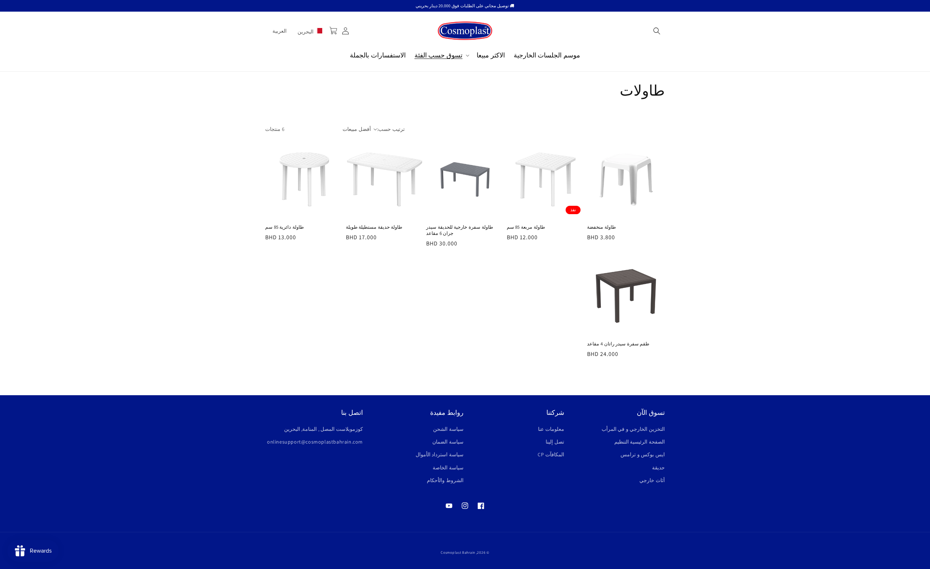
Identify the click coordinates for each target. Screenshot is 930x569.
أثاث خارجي (652, 480)
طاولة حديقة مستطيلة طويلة (374, 227)
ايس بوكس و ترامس (642, 454)
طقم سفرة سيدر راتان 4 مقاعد (618, 344)
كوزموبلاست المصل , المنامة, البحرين (323, 429)
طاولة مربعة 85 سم (526, 227)
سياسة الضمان (448, 441)
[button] (657, 31)
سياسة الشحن (448, 429)
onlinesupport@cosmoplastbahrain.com (315, 441)
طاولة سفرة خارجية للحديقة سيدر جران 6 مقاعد (459, 230)
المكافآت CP (551, 454)
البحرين (306, 31)
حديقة (658, 467)
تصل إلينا (555, 441)
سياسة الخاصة (448, 467)
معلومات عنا (551, 429)
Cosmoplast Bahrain (458, 552)
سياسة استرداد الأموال (440, 454)
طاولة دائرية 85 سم (284, 227)
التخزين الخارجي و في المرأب (633, 429)
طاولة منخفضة (601, 227)
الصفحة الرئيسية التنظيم (639, 441)
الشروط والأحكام (445, 480)
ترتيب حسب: (390, 129)
